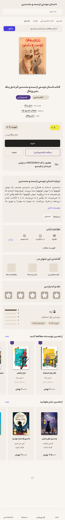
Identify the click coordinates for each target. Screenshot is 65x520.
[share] (25, 79)
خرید (32, 143)
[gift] (32, 79)
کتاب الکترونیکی (47, 21)
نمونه (14, 152)
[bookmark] (40, 79)
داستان (27, 21)
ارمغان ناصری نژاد (28, 110)
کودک (35, 21)
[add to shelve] (53, 267)
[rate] (56, 295)
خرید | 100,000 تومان (17, 516)
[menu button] (4, 4)
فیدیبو (59, 21)
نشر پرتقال (30, 115)
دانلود (10, 28)
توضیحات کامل (54, 208)
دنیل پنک (28, 105)
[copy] (7, 164)
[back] (60, 4)
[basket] (11, 4)
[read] (11, 267)
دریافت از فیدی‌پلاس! (43, 152)
